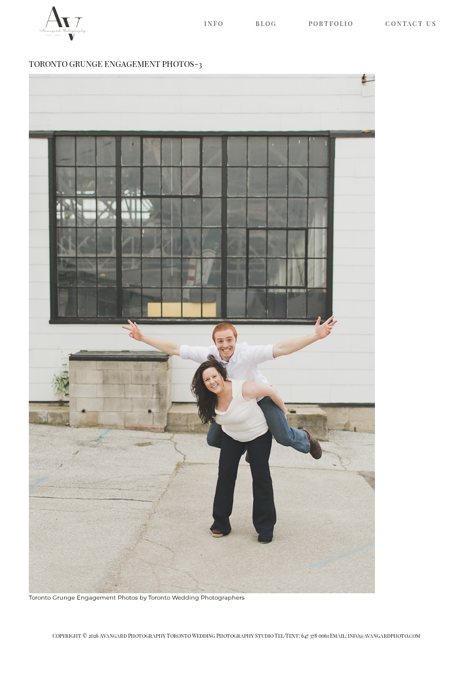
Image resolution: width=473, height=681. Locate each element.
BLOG (266, 23)
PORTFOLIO (331, 23)
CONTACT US (411, 23)
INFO (214, 23)
